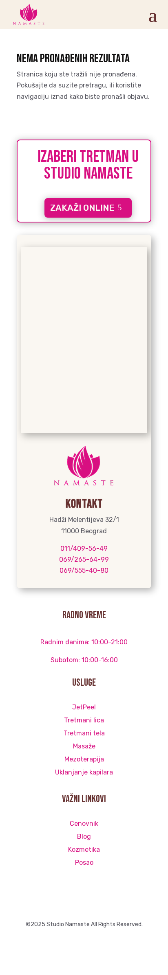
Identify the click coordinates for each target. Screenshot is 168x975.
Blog (84, 836)
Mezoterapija (84, 759)
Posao (84, 862)
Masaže (84, 746)
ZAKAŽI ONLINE (82, 208)
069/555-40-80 (84, 570)
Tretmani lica (84, 720)
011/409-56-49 (84, 548)
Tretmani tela (84, 733)
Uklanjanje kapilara (84, 772)
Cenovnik (84, 823)
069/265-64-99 (84, 559)
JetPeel (84, 707)
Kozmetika (84, 849)
